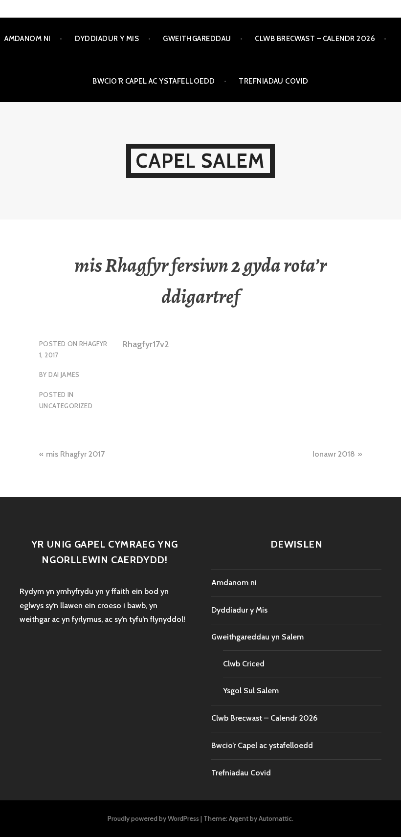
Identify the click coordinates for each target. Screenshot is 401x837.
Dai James (64, 374)
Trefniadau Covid (273, 81)
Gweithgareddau (197, 38)
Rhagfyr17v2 (145, 344)
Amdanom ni (27, 38)
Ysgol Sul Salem (251, 690)
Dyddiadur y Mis (107, 38)
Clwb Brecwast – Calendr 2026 (315, 38)
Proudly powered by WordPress (153, 818)
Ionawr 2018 (333, 454)
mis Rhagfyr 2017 (75, 454)
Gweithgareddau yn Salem (257, 636)
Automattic (275, 818)
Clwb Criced (244, 663)
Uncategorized (65, 406)
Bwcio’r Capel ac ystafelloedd (153, 81)
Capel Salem (200, 161)
